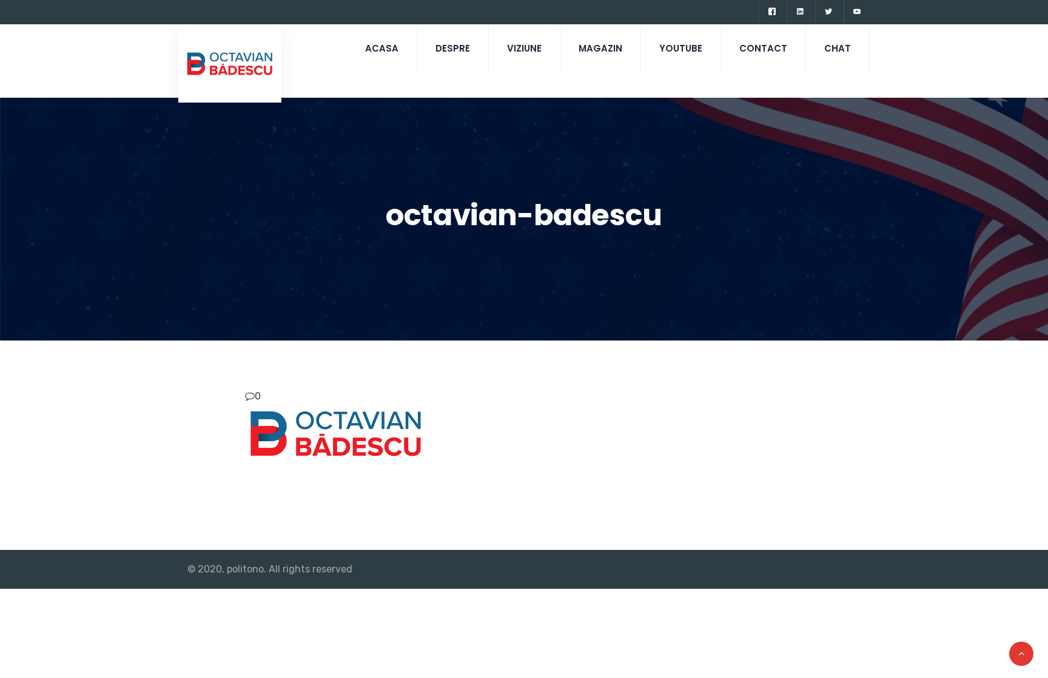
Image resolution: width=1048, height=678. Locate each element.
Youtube (680, 48)
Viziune (524, 48)
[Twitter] (828, 12)
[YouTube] (857, 12)
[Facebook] (772, 12)
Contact (763, 48)
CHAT (837, 48)
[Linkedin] (800, 12)
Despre (452, 48)
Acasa (381, 48)
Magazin (600, 48)
